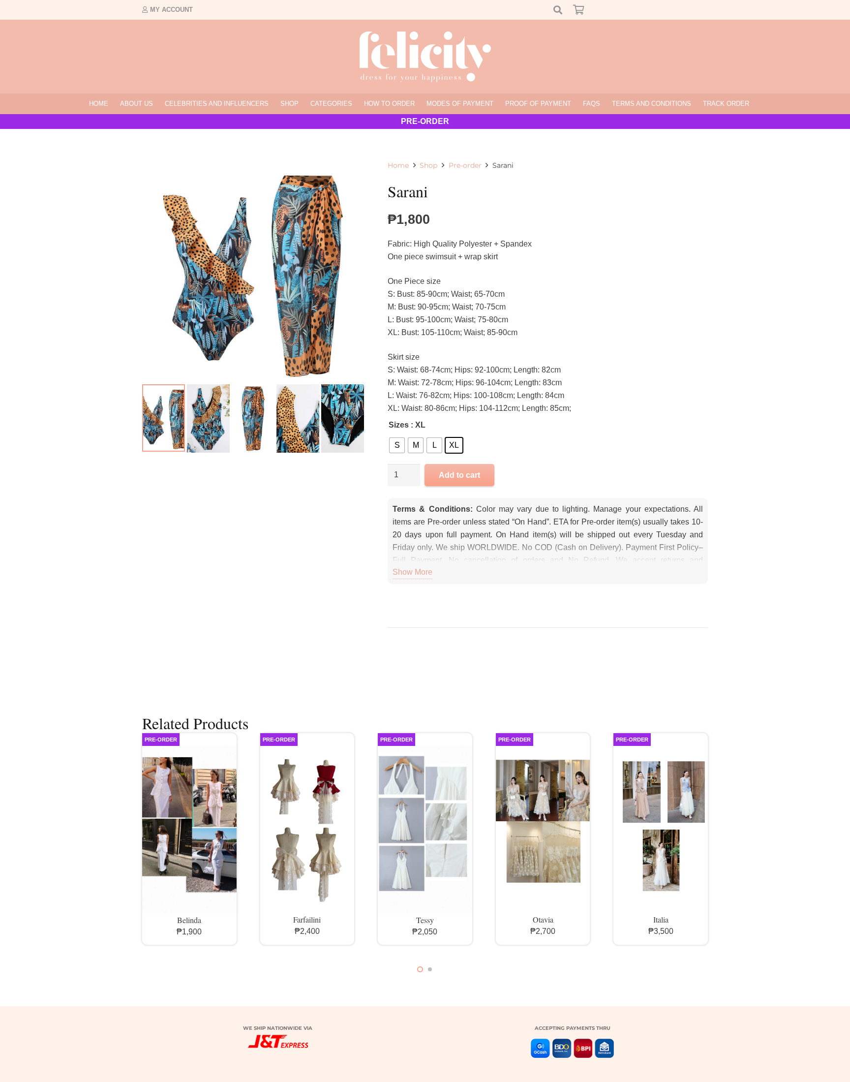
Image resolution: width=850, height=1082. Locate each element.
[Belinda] (189, 830)
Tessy (425, 920)
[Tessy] (425, 830)
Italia (660, 919)
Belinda (189, 920)
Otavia (543, 919)
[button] (302, 103)
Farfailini (307, 919)
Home (398, 165)
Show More (412, 572)
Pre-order (465, 165)
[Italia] (660, 830)
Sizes (399, 425)
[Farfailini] (307, 830)
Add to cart (459, 475)
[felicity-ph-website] (425, 57)
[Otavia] (543, 830)
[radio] (397, 445)
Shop (428, 165)
